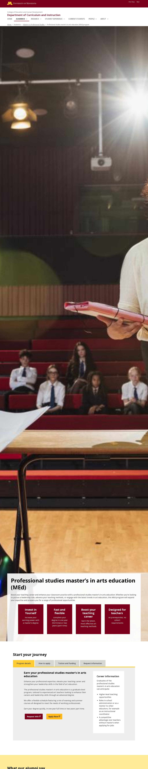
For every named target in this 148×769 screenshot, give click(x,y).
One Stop (132, 2)
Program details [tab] (24, 663)
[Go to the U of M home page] (21, 4)
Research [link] (35, 19)
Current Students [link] (76, 19)
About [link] (103, 19)
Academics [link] (20, 19)
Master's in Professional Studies (34, 25)
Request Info (33, 716)
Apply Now (53, 716)
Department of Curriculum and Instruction (33, 15)
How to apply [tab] (44, 663)
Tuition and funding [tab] (67, 663)
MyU (138, 2)
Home (9, 25)
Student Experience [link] (53, 19)
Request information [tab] (93, 663)
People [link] (91, 19)
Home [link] (9, 19)
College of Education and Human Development (24, 12)
